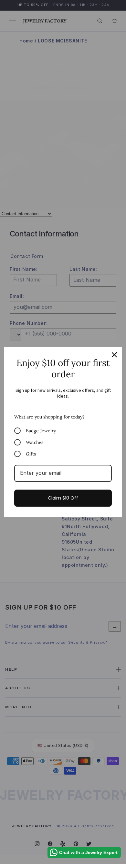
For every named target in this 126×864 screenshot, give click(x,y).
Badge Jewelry (41, 431)
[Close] (114, 355)
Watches (34, 442)
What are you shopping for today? (49, 417)
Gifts (31, 454)
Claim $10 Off (63, 498)
